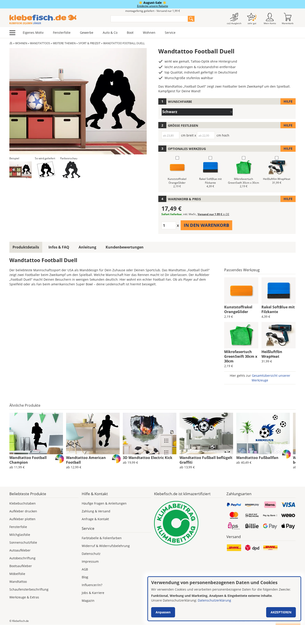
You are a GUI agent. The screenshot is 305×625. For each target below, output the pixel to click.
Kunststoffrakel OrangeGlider (238, 309)
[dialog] (224, 599)
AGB (85, 569)
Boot (130, 32)
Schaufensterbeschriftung (28, 589)
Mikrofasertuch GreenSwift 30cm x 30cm (240, 356)
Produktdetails (26, 247)
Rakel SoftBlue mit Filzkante (278, 309)
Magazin (88, 600)
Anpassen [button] (163, 612)
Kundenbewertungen (125, 247)
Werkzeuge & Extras (24, 597)
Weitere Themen (64, 43)
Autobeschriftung (22, 558)
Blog (85, 577)
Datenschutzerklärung (214, 600)
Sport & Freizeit (89, 43)
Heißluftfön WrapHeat (271, 354)
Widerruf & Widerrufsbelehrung (106, 546)
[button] (20, 169)
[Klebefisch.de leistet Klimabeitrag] (188, 523)
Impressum (90, 561)
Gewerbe (86, 32)
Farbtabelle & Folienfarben (102, 538)
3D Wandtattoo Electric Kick (147, 457)
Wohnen (149, 32)
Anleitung (87, 247)
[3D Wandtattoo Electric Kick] (149, 433)
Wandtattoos (40, 43)
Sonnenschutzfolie (23, 542)
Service (170, 32)
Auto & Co (110, 32)
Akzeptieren (281, 612)
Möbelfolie (17, 574)
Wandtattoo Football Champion (28, 460)
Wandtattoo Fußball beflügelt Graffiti (206, 460)
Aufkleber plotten (22, 519)
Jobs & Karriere (93, 593)
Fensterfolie (62, 32)
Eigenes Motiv (33, 32)
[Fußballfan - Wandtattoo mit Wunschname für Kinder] (263, 433)
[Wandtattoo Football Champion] (36, 433)
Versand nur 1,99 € (213, 214)
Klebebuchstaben (22, 503)
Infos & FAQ (58, 247)
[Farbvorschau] (71, 169)
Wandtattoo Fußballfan (257, 457)
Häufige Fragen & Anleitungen (104, 503)
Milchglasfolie (19, 534)
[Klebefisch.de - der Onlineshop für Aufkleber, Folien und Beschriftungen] (11, 43)
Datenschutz (91, 553)
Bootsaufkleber (20, 566)
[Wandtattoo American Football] (93, 433)
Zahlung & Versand (96, 511)
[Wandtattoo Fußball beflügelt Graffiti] (206, 433)
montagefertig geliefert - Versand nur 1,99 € (152, 11)
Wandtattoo (18, 581)
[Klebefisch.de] (57, 20)
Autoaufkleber (20, 550)
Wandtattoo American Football (86, 460)
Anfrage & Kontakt (95, 519)
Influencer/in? (92, 585)
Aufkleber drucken (23, 511)
